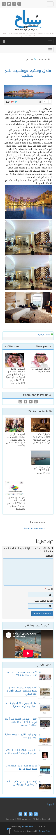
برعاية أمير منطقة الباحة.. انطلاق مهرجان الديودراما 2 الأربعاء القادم (21, 751)
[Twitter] (9, 4)
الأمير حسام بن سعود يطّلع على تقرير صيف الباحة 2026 (22, 673)
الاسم (49, 589)
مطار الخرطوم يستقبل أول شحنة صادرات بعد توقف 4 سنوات (21, 705)
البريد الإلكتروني (43, 601)
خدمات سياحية (44, 334)
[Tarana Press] (9, 831)
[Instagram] (4, 4)
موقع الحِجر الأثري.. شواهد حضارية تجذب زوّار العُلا (21, 736)
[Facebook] (14, 4)
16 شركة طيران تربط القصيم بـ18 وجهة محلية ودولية (21, 767)
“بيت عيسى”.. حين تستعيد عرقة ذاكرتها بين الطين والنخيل (22, 783)
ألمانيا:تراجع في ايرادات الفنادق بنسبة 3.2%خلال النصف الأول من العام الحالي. (21, 691)
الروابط (50, 804)
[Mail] (19, 4)
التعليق (49, 556)
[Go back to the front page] (28, 20)
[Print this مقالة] (40, 102)
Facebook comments (34, 528)
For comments (37, 522)
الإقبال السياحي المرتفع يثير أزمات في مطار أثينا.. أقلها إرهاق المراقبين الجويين (21, 722)
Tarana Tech (44, 831)
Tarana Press (27, 826)
